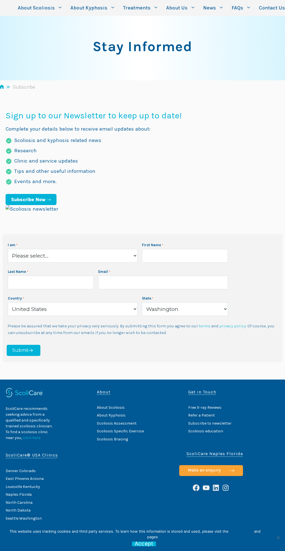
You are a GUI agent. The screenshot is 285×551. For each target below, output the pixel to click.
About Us (177, 8)
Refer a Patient (201, 415)
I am (11, 245)
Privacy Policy (241, 531)
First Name (151, 245)
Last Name (17, 272)
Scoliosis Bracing (112, 439)
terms (204, 325)
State (146, 298)
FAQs (237, 8)
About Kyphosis (88, 8)
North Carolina (19, 502)
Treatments (137, 8)
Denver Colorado (21, 470)
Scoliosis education (205, 431)
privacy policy (232, 325)
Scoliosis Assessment (117, 423)
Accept (144, 544)
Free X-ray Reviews (205, 407)
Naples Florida (19, 494)
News (209, 8)
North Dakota (18, 510)
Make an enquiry (204, 470)
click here (31, 437)
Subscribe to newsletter (210, 423)
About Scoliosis (36, 8)
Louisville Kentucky (23, 486)
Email (103, 272)
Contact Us (272, 8)
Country (15, 298)
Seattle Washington (24, 518)
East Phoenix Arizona (25, 478)
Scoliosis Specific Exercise (120, 431)
